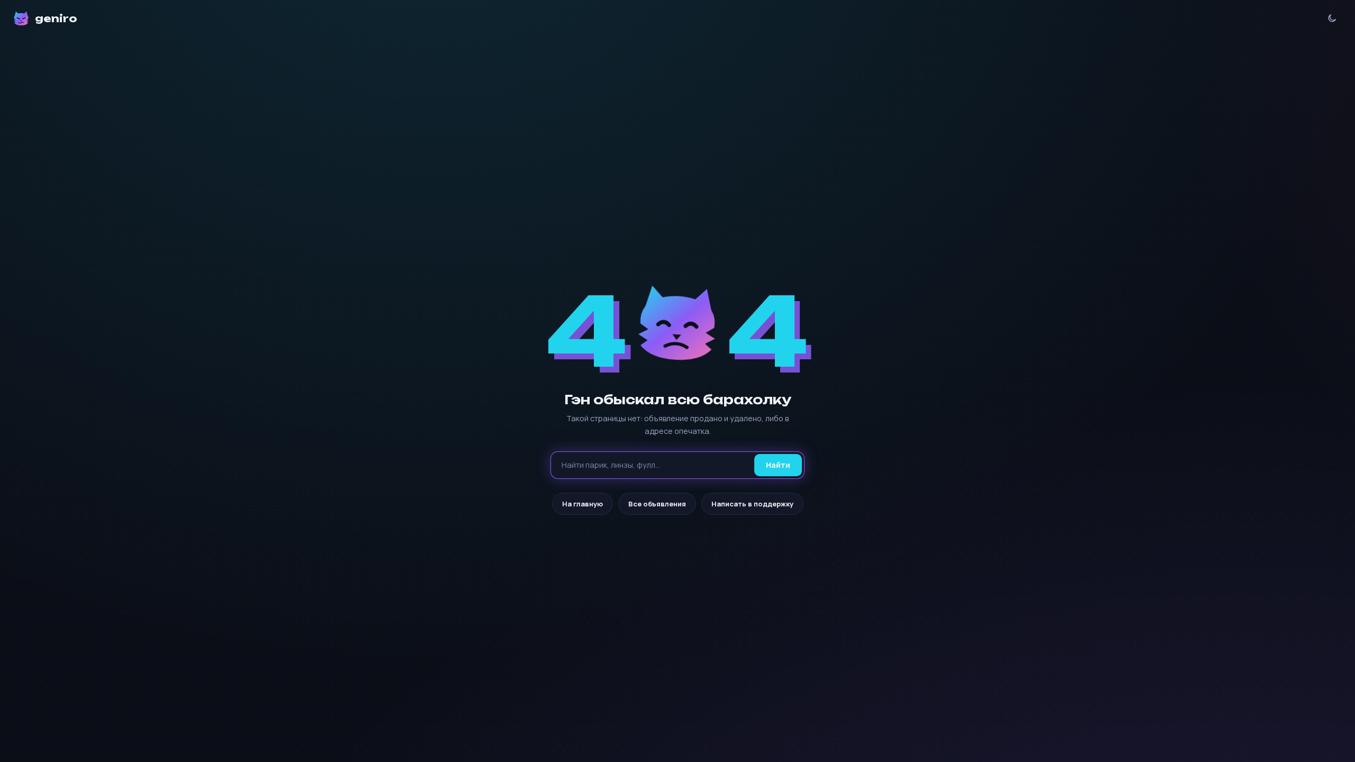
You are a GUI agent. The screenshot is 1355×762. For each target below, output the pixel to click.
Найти (778, 465)
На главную (582, 504)
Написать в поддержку (752, 504)
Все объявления (657, 504)
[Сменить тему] (1332, 18)
